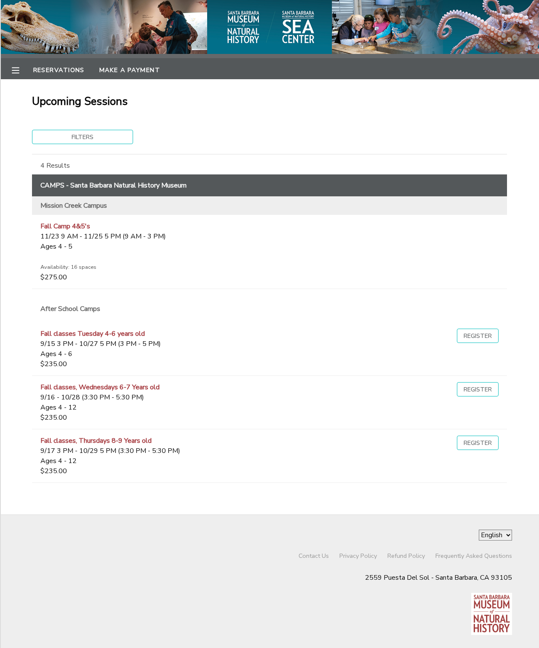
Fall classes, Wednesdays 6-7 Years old (100, 387)
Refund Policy (406, 556)
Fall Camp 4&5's (65, 226)
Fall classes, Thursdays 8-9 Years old (96, 440)
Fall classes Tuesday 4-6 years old (92, 333)
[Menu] (22, 69)
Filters (82, 137)
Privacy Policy (358, 556)
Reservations (59, 70)
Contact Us (314, 556)
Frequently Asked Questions (473, 556)
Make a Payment (129, 70)
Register (478, 336)
